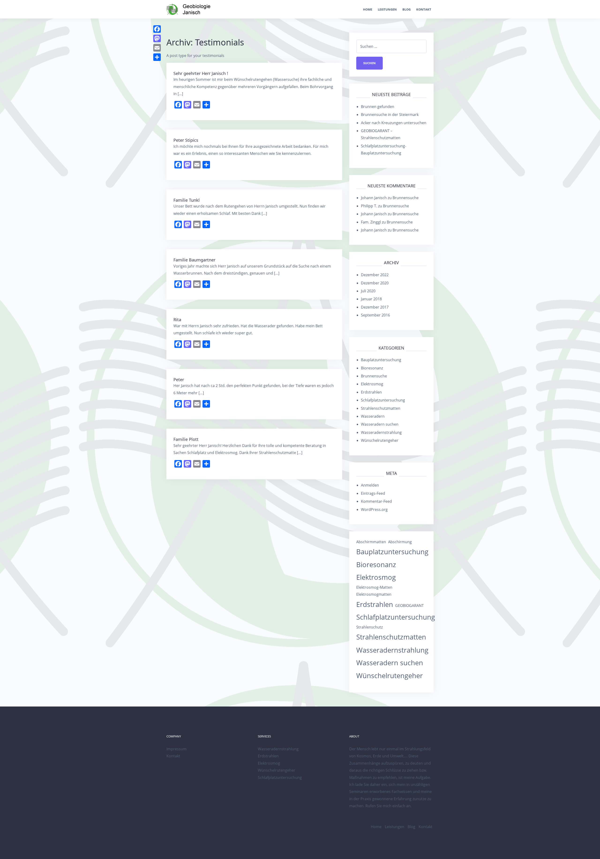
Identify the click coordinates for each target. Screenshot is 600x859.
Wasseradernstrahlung (381, 432)
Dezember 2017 (375, 307)
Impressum (176, 748)
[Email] (157, 47)
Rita (177, 319)
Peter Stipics (185, 140)
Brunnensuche (406, 197)
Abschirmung (400, 541)
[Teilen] (157, 57)
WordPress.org (374, 509)
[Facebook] (157, 29)
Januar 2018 (371, 298)
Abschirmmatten (371, 541)
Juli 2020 (368, 291)
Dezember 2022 (375, 274)
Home (367, 9)
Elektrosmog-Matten (374, 587)
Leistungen (387, 9)
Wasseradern (373, 416)
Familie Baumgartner (194, 260)
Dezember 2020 (375, 283)
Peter (178, 379)
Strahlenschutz (369, 627)
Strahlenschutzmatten (380, 408)
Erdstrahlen (371, 392)
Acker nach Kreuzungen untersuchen (393, 122)
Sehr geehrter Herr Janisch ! (200, 73)
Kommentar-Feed (376, 501)
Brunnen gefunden (377, 106)
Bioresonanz (372, 368)
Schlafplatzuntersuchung (383, 400)
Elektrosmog (372, 384)
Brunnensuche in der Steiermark (390, 114)
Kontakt (423, 9)
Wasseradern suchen (379, 424)
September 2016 (375, 315)
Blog (406, 9)
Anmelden (370, 485)
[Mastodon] (157, 38)
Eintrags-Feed (373, 493)
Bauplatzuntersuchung (381, 359)
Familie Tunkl (186, 200)
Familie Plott (186, 439)
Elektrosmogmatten (373, 594)
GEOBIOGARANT (409, 605)
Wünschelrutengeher (379, 440)
